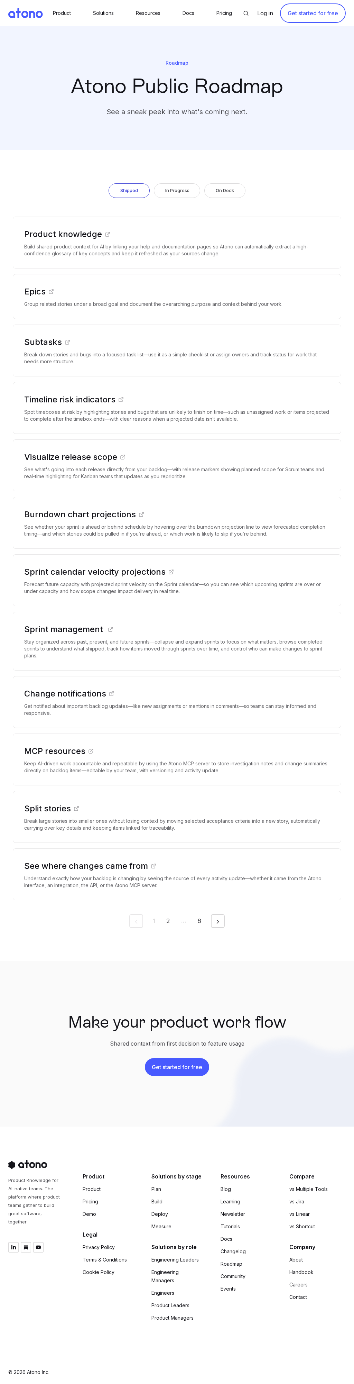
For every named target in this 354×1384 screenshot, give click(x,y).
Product (92, 1189)
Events (228, 1289)
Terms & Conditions (105, 1260)
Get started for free (313, 13)
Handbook (301, 1272)
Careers (298, 1284)
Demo (89, 1214)
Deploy (159, 1214)
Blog (226, 1189)
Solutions (103, 13)
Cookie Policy (98, 1272)
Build (156, 1201)
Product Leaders (170, 1305)
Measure (161, 1226)
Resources (148, 13)
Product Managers (172, 1318)
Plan (156, 1189)
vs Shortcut (302, 1226)
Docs (226, 1239)
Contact (298, 1297)
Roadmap (231, 1264)
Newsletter (233, 1214)
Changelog (233, 1251)
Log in (265, 13)
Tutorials (230, 1226)
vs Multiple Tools (308, 1189)
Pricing (90, 1201)
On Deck (225, 190)
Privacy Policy (99, 1247)
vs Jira (296, 1201)
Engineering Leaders (175, 1260)
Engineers (162, 1293)
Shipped (129, 190)
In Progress (177, 190)
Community (233, 1276)
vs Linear (299, 1214)
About (296, 1260)
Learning (230, 1201)
